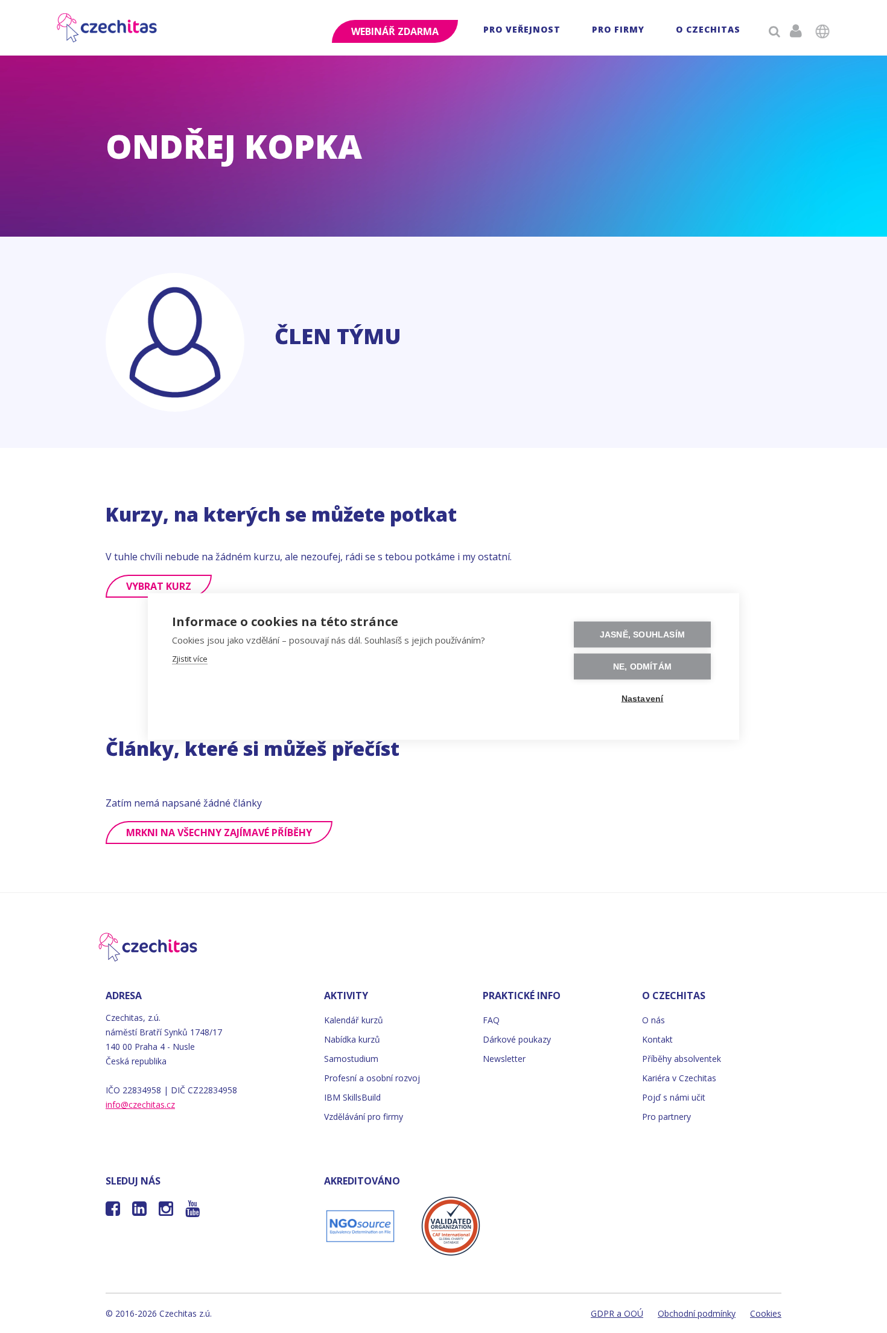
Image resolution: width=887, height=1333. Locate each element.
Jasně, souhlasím (642, 634)
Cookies (765, 1313)
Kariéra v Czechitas (679, 1078)
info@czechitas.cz (140, 1104)
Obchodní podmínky (697, 1313)
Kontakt (657, 1039)
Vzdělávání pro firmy (363, 1116)
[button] (522, 31)
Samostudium (351, 1058)
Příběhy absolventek (681, 1058)
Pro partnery (666, 1116)
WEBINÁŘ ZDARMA (395, 31)
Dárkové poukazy (517, 1039)
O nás (653, 1020)
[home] (108, 28)
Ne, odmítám (642, 666)
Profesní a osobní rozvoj (372, 1078)
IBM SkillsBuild (352, 1097)
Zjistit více (190, 658)
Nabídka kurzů (352, 1039)
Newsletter (504, 1058)
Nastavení (643, 698)
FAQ (491, 1020)
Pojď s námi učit (673, 1097)
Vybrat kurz (158, 586)
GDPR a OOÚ (617, 1313)
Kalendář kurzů (353, 1020)
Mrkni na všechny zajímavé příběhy (219, 832)
